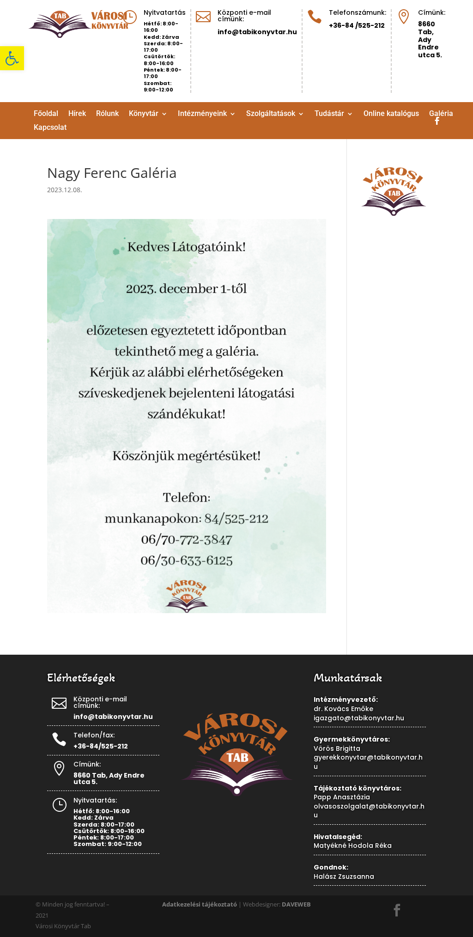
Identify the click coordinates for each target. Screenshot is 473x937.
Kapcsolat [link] (50, 128)
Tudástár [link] (329, 114)
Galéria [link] (441, 114)
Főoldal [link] (46, 114)
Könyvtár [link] (143, 114)
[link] (12, 58)
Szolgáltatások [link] (270, 114)
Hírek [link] (77, 114)
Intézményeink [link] (202, 114)
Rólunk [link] (107, 114)
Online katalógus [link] (391, 114)
